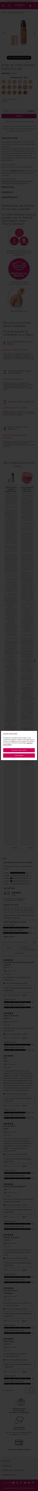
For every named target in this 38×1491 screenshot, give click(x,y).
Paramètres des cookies (19, 750)
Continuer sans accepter (10, 733)
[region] (19, 745)
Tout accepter (19, 755)
